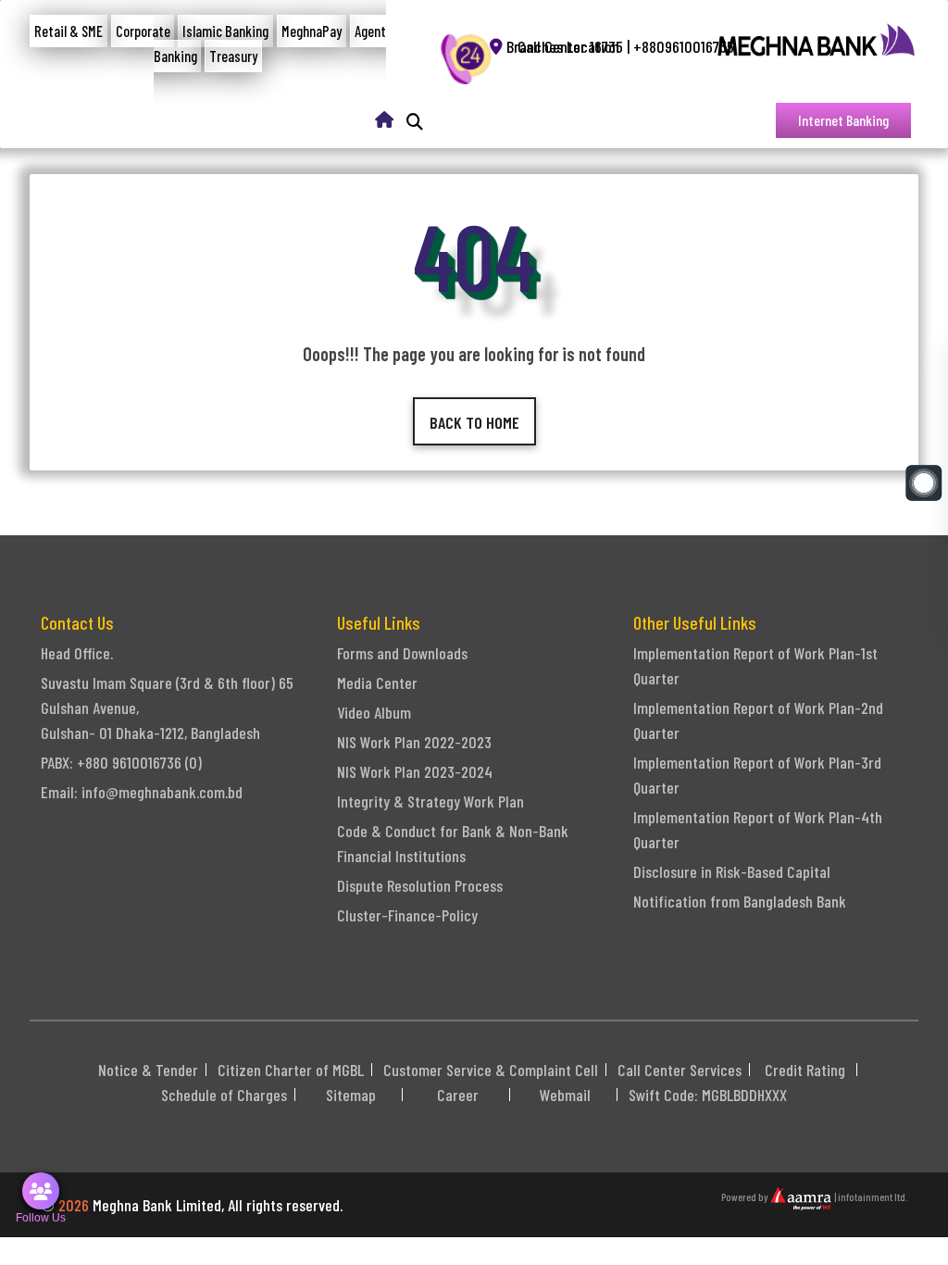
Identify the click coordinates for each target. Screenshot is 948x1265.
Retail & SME (68, 31)
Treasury (233, 56)
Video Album (374, 712)
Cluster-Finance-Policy (407, 915)
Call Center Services (679, 1069)
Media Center (377, 682)
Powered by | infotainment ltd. (814, 1196)
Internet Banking (843, 120)
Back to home (474, 422)
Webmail (565, 1094)
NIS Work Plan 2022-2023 (414, 742)
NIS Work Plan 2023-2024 (415, 771)
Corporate (143, 31)
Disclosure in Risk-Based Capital (731, 871)
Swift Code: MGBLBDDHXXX (708, 1094)
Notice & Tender (148, 1069)
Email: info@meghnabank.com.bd (142, 792)
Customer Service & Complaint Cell (490, 1069)
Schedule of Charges (224, 1094)
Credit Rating (805, 1069)
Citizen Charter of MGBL (291, 1069)
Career (458, 1094)
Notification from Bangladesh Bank (739, 901)
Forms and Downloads (402, 653)
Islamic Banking (225, 31)
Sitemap (351, 1094)
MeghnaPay (311, 31)
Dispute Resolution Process (420, 885)
